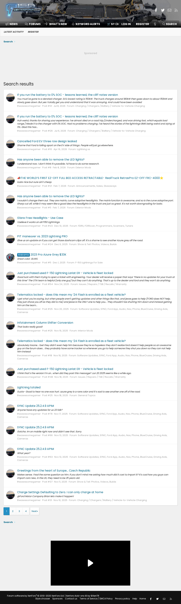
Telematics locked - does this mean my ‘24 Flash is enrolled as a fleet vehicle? (71, 295)
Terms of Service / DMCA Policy (96, 598)
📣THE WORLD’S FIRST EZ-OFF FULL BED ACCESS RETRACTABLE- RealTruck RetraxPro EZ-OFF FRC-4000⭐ (90, 178)
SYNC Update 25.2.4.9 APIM (35, 406)
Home (142, 598)
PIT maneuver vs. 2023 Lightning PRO (42, 236)
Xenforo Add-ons (82, 595)
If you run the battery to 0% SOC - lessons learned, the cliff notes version (67, 95)
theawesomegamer (29, 106)
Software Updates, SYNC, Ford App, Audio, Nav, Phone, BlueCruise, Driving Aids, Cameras (92, 310)
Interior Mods (85, 330)
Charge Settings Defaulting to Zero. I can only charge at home (60, 492)
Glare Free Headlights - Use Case (40, 218)
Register (33, 32)
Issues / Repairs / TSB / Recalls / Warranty (103, 284)
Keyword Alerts (88, 24)
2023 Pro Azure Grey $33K (42, 255)
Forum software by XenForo (35, 595)
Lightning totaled (28, 387)
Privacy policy (122, 598)
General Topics (86, 395)
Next (34, 511)
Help (134, 598)
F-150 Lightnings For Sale (89, 262)
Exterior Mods (83, 167)
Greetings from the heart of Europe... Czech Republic (53, 471)
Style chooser (42, 598)
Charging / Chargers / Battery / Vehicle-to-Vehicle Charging (110, 106)
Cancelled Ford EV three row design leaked (47, 141)
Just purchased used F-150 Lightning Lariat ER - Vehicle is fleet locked (65, 273)
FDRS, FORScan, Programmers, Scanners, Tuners (105, 226)
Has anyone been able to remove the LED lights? (50, 159)
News (14, 24)
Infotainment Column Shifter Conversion (45, 323)
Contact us (71, 598)
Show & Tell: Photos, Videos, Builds (97, 244)
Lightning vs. (83, 149)
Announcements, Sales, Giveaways (96, 186)
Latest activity (14, 32)
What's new (58, 24)
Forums (35, 24)
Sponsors (57, 598)
